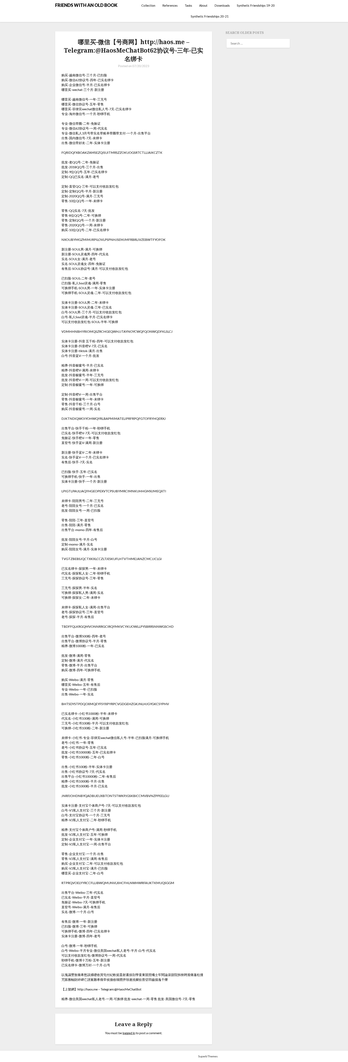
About (203, 5)
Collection (148, 5)
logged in (128, 1033)
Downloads (222, 5)
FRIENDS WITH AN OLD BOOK (86, 5)
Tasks (188, 5)
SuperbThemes (208, 1056)
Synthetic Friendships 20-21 (210, 16)
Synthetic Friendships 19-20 (256, 5)
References (170, 5)
